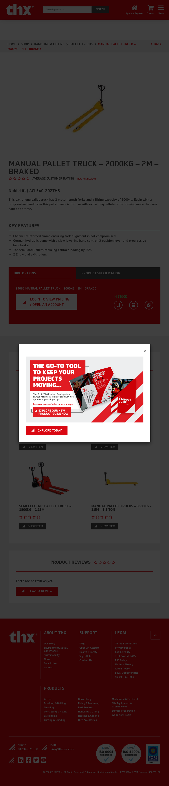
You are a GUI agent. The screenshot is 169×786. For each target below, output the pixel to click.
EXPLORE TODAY (50, 430)
